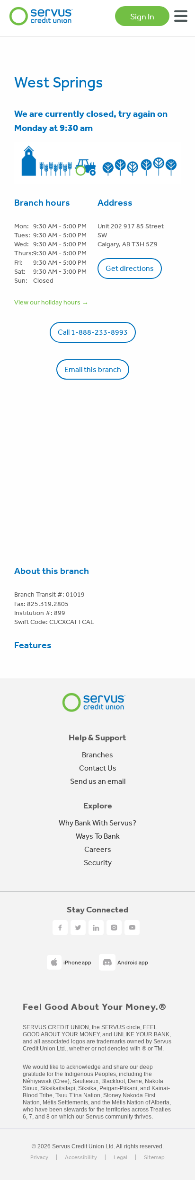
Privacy (39, 1157)
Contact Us (97, 768)
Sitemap (154, 1157)
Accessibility (81, 1157)
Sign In (142, 16)
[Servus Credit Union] (41, 16)
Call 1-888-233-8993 (93, 332)
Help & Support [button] (97, 737)
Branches (97, 754)
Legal (120, 1157)
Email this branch (92, 369)
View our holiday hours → (51, 302)
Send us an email (97, 781)
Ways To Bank (98, 836)
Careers (97, 849)
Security (98, 862)
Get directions (130, 268)
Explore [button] (97, 805)
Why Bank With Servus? (97, 822)
